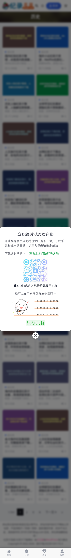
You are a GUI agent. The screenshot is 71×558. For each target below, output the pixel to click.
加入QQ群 (35, 323)
